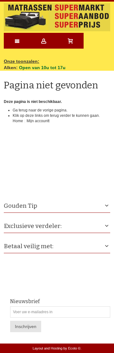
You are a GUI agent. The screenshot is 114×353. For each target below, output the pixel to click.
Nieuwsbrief (25, 301)
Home (18, 121)
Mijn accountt (38, 121)
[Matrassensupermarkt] (57, 17)
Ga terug (20, 110)
